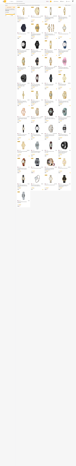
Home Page (6, 3)
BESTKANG (55, 66)
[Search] (50, 1)
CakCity (42, 49)
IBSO (69, 150)
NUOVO (42, 133)
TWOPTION (69, 49)
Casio (28, 66)
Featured (69, 5)
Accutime (28, 116)
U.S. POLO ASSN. (55, 133)
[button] (56, 1)
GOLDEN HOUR (27, 49)
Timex (28, 133)
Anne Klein (41, 116)
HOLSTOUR (55, 49)
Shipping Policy (7, 10)
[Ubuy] (4, 1)
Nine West (69, 83)
